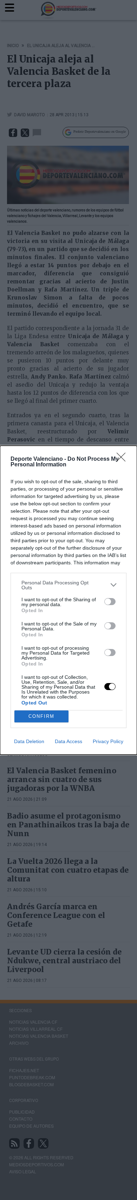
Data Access (68, 741)
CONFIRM (41, 716)
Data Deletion (29, 741)
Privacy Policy (108, 741)
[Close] (123, 459)
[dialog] (68, 600)
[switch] (110, 601)
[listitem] (68, 585)
